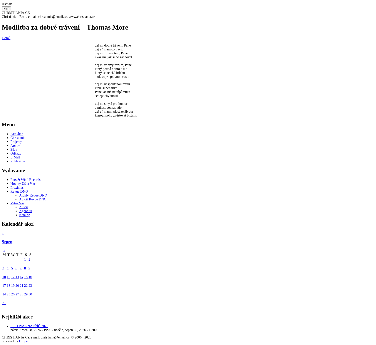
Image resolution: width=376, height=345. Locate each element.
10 (4, 277)
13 (17, 277)
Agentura (25, 211)
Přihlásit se (17, 161)
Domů (6, 38)
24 (4, 294)
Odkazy (15, 153)
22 (26, 285)
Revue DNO (19, 191)
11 (8, 277)
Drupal (24, 341)
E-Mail (15, 157)
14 (21, 277)
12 (13, 277)
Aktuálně (16, 134)
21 (21, 285)
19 (13, 285)
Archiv (15, 145)
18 (8, 285)
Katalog (24, 215)
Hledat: (7, 4)
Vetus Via (17, 203)
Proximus (17, 187)
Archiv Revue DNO (33, 195)
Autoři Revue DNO (33, 199)
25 (8, 294)
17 (4, 285)
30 (30, 294)
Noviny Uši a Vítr (22, 183)
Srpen (7, 241)
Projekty (16, 141)
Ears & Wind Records (25, 180)
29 (26, 294)
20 (17, 285)
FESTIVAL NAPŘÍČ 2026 (29, 326)
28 (21, 294)
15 (26, 277)
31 (4, 303)
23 (30, 285)
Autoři (23, 207)
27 (17, 294)
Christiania (17, 138)
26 (13, 294)
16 (30, 277)
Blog (13, 149)
